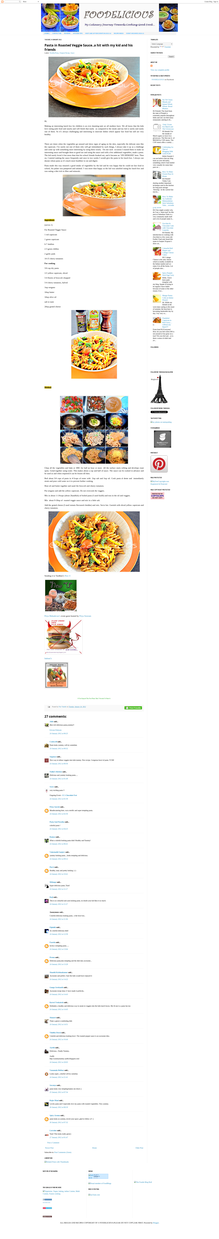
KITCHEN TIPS (78, 33)
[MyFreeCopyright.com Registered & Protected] (163, 484)
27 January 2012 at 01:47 (59, 1137)
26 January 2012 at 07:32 (59, 1122)
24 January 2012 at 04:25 (59, 829)
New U (68, 576)
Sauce (72, 53)
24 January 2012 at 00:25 (59, 733)
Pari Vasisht (63, 707)
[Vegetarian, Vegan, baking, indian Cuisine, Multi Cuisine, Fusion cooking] (64, 1194)
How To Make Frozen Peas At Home (167, 174)
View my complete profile (160, 70)
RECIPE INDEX (119, 33)
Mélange (53, 882)
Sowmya (53, 1085)
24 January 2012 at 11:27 (59, 904)
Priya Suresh (55, 807)
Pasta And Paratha (57, 822)
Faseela (52, 942)
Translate (167, 47)
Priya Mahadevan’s (52, 616)
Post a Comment (53, 1143)
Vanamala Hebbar (57, 1070)
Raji (51, 897)
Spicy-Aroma (55, 1115)
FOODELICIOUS (158, 79)
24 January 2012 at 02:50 (59, 814)
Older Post (139, 1148)
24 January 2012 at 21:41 (59, 1077)
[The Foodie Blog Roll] (143, 1182)
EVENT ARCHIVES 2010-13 (135, 33)
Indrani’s (48, 658)
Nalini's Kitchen (56, 772)
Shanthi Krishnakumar (59, 972)
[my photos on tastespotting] (161, 422)
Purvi (52, 867)
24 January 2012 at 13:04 (59, 949)
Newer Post (49, 1148)
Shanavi (53, 1018)
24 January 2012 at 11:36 (59, 919)
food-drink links (46, 1202)
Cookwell (53, 742)
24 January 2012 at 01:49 (59, 779)
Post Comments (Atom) (62, 1152)
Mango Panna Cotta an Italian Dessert (167, 298)
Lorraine (53, 1130)
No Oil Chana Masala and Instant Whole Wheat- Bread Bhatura (167, 104)
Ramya (52, 837)
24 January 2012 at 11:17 (59, 889)
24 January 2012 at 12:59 (59, 934)
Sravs (52, 787)
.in (97, 1176)
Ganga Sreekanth (56, 987)
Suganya (53, 757)
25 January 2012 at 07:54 (59, 1092)
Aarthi (52, 1048)
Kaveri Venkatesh (56, 1002)
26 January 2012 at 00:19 (59, 1107)
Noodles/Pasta (54, 53)
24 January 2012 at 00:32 (59, 748)
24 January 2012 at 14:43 (59, 994)
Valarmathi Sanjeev (57, 852)
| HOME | (47, 33)
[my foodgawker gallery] (162, 447)
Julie (51, 722)
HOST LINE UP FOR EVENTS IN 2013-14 (98, 33)
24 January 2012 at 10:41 (59, 874)
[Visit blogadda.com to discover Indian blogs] (47, 1208)
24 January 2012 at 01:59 (59, 799)
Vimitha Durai (55, 1033)
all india (96, 1177)
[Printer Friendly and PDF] (133, 708)
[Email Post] (48, 707)
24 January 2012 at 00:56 (59, 764)
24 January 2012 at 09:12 (59, 859)
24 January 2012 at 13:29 (59, 964)
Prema (52, 957)
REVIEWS (67, 33)
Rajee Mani (54, 1100)
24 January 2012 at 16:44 (59, 1039)
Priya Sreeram (85, 616)
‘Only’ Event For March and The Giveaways (168, 127)
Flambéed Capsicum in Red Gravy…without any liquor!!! (167, 322)
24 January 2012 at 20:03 (59, 1062)
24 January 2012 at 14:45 (59, 1009)
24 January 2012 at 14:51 (59, 1024)
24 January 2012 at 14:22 (59, 979)
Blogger (156, 1223)
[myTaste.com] (94, 1195)
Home (94, 1148)
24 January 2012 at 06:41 (59, 844)
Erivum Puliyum (55, 730)
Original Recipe (65, 53)
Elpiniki (53, 927)
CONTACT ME (56, 33)
